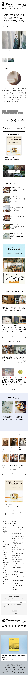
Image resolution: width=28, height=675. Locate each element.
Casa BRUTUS (13, 669)
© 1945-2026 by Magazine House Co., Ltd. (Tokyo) (14, 667)
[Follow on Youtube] (12, 625)
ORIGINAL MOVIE (6, 580)
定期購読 (5, 531)
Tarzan (15, 671)
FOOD (4, 548)
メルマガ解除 (14, 613)
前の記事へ (8, 128)
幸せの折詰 (14, 546)
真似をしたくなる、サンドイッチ (18, 533)
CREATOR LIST (5, 537)
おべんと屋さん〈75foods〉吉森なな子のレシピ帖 (18, 572)
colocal (18, 671)
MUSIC (5, 564)
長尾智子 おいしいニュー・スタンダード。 (18, 564)
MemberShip (7, 535)
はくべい (5, 67)
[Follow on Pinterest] (21, 625)
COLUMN (10, 110)
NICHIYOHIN (6, 562)
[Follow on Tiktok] (15, 625)
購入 (13, 513)
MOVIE (5, 566)
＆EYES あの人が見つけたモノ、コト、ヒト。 (18, 528)
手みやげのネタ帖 (16, 561)
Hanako (4, 671)
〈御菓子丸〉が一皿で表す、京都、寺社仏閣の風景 (18, 543)
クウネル (8, 671)
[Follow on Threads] (9, 625)
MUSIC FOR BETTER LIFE (17, 586)
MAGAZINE (6, 574)
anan (4, 669)
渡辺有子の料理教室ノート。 (17, 568)
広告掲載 (5, 533)
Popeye (11, 671)
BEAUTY (5, 554)
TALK (4, 572)
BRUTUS (7, 669)
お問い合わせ (23, 672)
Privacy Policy (17, 672)
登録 (14, 610)
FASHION (5, 546)
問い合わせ (5, 528)
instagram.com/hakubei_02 (9, 103)
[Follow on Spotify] (18, 625)
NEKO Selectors (14, 434)
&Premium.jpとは (7, 524)
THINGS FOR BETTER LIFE (18, 524)
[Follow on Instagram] (3, 625)
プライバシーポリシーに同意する (15, 604)
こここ (22, 671)
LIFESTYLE (6, 544)
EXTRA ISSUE (5, 577)
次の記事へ (20, 128)
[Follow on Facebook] (24, 625)
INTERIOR (6, 552)
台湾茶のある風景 (16, 555)
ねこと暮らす (15, 583)
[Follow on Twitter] (6, 625)
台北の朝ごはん (15, 557)
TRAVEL (5, 550)
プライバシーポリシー (16, 606)
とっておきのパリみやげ (17, 553)
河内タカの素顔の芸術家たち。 (18, 580)
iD (3, 560)
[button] (5, 54)
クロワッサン (19, 669)
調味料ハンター (15, 548)
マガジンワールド (5, 672)
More (14, 336)
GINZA (23, 669)
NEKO (4, 110)
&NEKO (16, 110)
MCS (25, 671)
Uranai (5, 570)
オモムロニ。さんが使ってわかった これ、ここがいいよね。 (18, 538)
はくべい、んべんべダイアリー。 (12, 8)
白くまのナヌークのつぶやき (18, 577)
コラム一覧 (14, 589)
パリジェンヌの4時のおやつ (18, 550)
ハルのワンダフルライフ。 (18, 531)
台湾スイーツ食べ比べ (17, 559)
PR (4, 583)
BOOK (4, 568)
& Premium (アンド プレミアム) (14, 4)
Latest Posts (14, 341)
